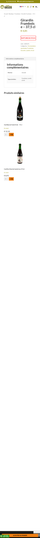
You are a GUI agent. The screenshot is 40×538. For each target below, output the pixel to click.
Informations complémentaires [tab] (15, 58)
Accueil (6, 14)
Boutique (11, 14)
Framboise (17, 14)
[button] (22, 6)
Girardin (23, 50)
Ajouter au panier (20, 535)
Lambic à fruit (30, 50)
